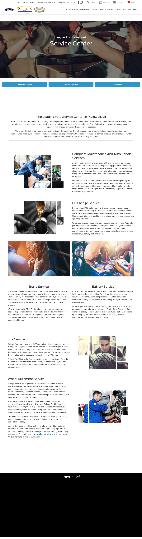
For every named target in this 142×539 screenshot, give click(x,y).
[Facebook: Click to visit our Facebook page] (78, 3)
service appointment (46, 434)
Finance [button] (118, 10)
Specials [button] (95, 10)
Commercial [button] (85, 10)
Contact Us (118, 85)
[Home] (66, 9)
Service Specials (71, 85)
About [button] (134, 10)
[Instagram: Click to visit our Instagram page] (81, 3)
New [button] (71, 10)
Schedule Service (24, 85)
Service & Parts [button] (106, 10)
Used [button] (76, 10)
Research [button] (127, 10)
